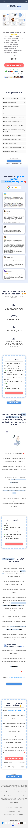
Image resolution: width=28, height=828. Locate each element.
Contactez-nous (20, 814)
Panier (25, 1)
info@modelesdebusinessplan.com (17, 677)
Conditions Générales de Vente (8, 813)
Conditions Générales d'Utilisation (13, 811)
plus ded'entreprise (12, 179)
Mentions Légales (13, 815)
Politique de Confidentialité (20, 813)
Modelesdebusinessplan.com (14, 820)
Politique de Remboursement (9, 814)
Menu (4, 1)
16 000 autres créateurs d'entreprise (16, 710)
